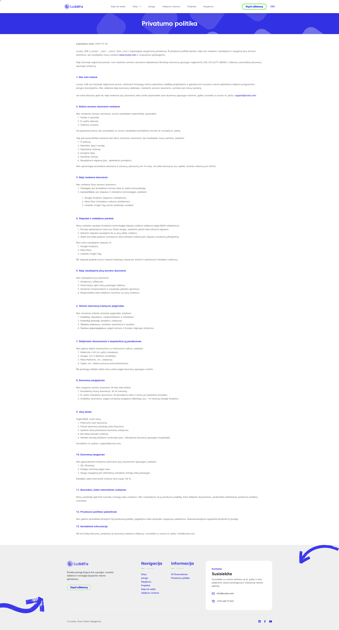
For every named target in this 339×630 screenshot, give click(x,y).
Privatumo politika (180, 578)
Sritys (135, 6)
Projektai (191, 6)
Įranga (151, 6)
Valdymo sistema (171, 6)
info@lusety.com (225, 593)
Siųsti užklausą (79, 587)
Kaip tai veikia (118, 6)
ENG (273, 6)
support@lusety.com (245, 95)
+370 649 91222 (225, 601)
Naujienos (209, 6)
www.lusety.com (127, 55)
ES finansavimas (179, 574)
